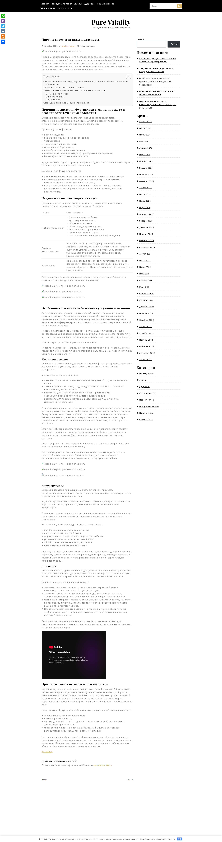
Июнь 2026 (145, 134)
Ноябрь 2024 (146, 234)
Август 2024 (145, 253)
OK (179, 839)
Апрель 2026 (145, 148)
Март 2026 (144, 154)
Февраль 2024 (146, 293)
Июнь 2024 (145, 267)
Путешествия (47, 8)
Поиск (179, 6)
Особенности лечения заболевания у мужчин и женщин (75, 90)
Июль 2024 (145, 260)
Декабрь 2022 (146, 333)
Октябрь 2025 (146, 181)
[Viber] (3, 21)
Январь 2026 (146, 168)
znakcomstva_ (68, 46)
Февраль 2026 (146, 161)
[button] (127, 77)
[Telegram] (3, 26)
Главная (44, 3)
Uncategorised (146, 373)
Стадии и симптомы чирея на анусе (64, 87)
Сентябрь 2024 (147, 247)
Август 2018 (145, 359)
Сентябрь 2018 (147, 353)
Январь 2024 (146, 300)
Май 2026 (144, 141)
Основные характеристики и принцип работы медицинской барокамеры (155, 81)
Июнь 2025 (145, 201)
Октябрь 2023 (146, 320)
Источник (47, 751)
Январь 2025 (146, 220)
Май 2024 (144, 273)
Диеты (78, 3)
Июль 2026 (145, 128)
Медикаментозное (59, 94)
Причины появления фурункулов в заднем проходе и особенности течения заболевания (86, 83)
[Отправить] (3, 41)
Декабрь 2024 (146, 227)
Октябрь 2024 (146, 240)
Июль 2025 (145, 194)
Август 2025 (145, 187)
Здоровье (89, 3)
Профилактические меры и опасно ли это (68, 102)
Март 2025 (144, 207)
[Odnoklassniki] (3, 36)
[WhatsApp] (3, 15)
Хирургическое (57, 97)
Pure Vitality (111, 22)
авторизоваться (102, 765)
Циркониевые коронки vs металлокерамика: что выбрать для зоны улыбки (157, 104)
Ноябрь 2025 (146, 174)
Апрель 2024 (145, 280)
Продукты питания (62, 3)
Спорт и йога (64, 8)
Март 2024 (144, 287)
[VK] (3, 31)
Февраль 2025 (146, 214)
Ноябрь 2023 (146, 313)
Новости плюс (146, 399)
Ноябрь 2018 (146, 339)
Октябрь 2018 (146, 346)
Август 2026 (145, 121)
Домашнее (55, 99)
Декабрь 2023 (146, 306)
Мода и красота (105, 3)
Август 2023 (145, 326)
